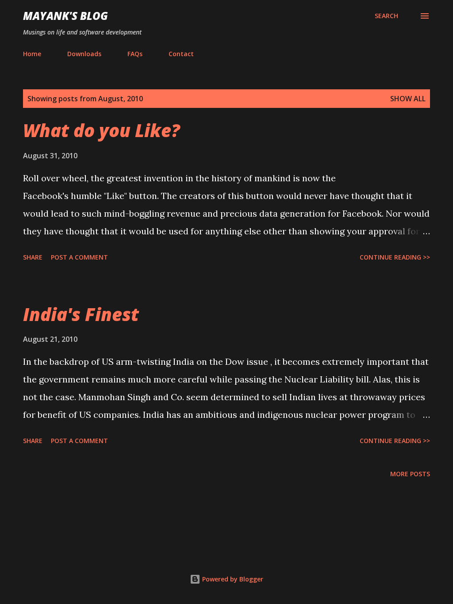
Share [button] (32, 257)
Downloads (84, 54)
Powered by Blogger (231, 579)
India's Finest (81, 314)
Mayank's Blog (65, 15)
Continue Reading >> (395, 257)
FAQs (134, 54)
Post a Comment (79, 257)
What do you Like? (101, 130)
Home (32, 54)
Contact (181, 54)
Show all (408, 98)
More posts (410, 474)
